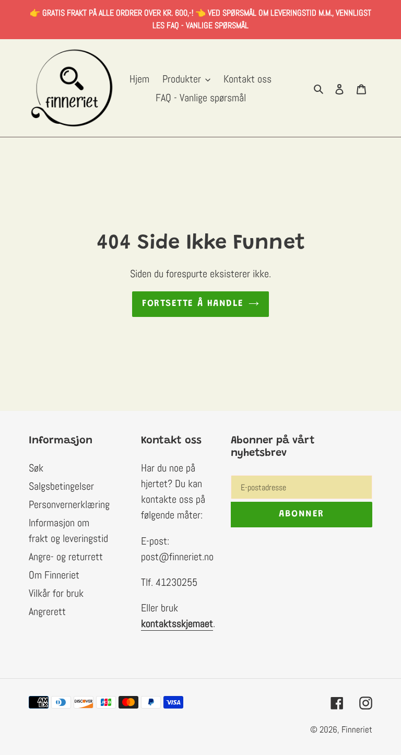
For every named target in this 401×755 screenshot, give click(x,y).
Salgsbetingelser (61, 486)
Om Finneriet (54, 575)
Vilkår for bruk (56, 593)
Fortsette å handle (193, 304)
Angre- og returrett (66, 556)
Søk (36, 468)
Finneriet (356, 729)
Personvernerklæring (69, 504)
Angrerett (47, 611)
